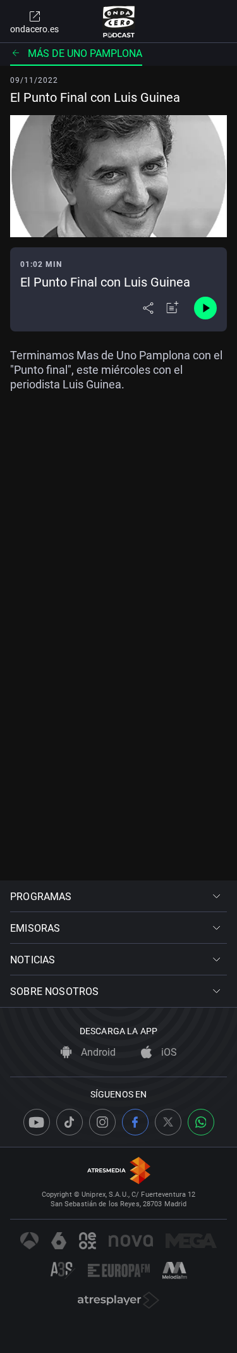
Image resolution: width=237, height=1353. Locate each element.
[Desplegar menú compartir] (148, 308)
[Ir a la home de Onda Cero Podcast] (118, 21)
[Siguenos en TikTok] (69, 1122)
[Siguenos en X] (168, 1122)
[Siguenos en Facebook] (135, 1122)
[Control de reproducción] (205, 308)
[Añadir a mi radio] (172, 308)
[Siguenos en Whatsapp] (201, 1122)
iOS (168, 1052)
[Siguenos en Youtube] (36, 1122)
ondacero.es (34, 29)
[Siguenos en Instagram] (102, 1122)
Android (97, 1052)
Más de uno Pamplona (85, 53)
